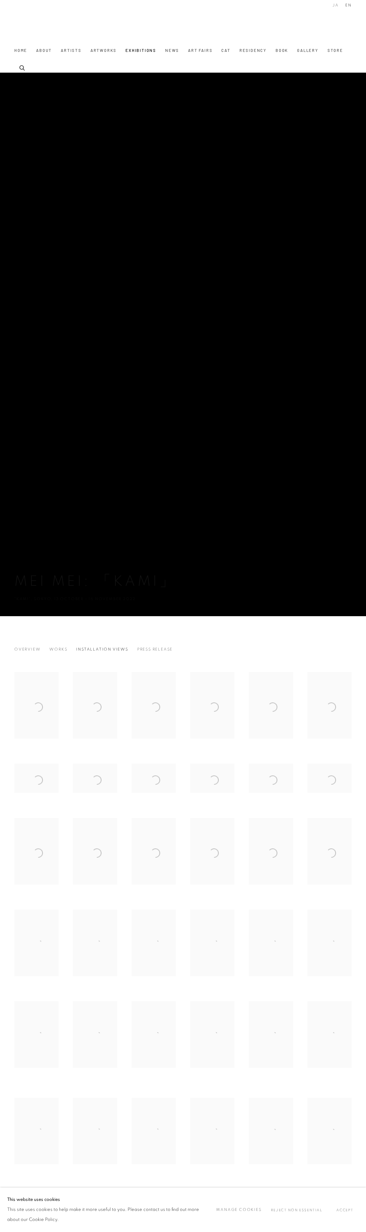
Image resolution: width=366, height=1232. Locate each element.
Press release (155, 649)
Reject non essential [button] (296, 1210)
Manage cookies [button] (238, 1210)
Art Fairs (200, 50)
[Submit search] (22, 66)
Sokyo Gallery (28, 24)
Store (335, 50)
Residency (253, 50)
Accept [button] (344, 1210)
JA (335, 5)
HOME (20, 50)
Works (58, 649)
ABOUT (44, 50)
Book (282, 50)
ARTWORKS (103, 50)
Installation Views (102, 649)
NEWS (172, 50)
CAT (225, 50)
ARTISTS (71, 50)
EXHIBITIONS (140, 50)
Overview (27, 649)
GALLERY (307, 50)
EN (348, 5)
